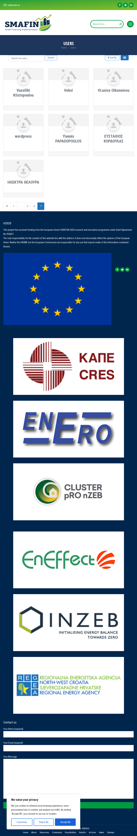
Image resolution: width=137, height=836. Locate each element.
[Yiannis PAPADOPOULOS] (68, 131)
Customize (22, 822)
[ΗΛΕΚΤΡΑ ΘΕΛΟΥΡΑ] (23, 177)
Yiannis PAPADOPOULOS (68, 138)
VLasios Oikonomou (113, 90)
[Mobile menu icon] (130, 24)
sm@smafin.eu (14, 5)
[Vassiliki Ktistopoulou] (23, 85)
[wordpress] (23, 131)
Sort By (112, 57)
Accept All (65, 822)
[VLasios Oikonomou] (113, 85)
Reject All (43, 822)
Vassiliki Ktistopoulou (23, 93)
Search (51, 57)
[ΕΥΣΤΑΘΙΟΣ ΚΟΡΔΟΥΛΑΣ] (113, 131)
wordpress (23, 136)
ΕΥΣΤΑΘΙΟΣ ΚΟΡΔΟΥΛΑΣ (113, 138)
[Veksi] (68, 85)
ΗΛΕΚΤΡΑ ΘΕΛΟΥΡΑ (23, 182)
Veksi (68, 90)
